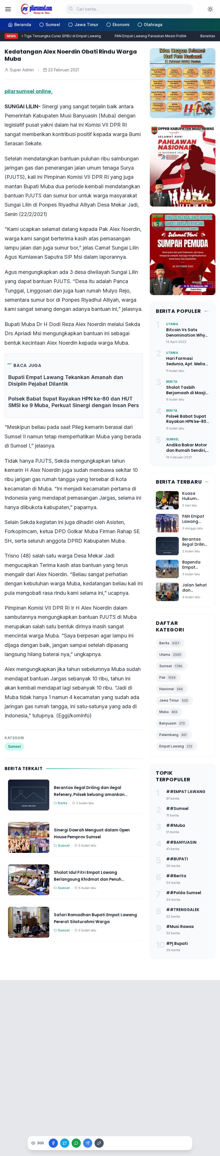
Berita (169, 643)
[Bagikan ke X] (64, 1143)
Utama (170, 654)
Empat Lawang (175, 746)
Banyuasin (172, 723)
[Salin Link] (99, 1143)
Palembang (173, 735)
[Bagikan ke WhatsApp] (76, 1143)
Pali (167, 677)
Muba (168, 712)
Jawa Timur (173, 700)
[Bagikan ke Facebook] (53, 1143)
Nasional (170, 689)
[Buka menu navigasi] (8, 9)
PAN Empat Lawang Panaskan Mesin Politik (147, 36)
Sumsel (14, 746)
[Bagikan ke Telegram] (87, 1143)
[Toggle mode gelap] (210, 9)
